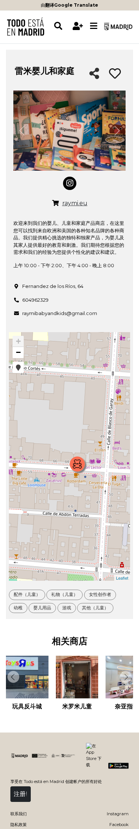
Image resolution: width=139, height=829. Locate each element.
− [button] (18, 352)
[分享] (94, 74)
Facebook (119, 824)
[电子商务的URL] (55, 203)
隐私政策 (18, 824)
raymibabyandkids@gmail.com (59, 313)
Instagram (118, 813)
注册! (20, 793)
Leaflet (122, 578)
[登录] (78, 26)
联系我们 (18, 813)
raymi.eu (74, 203)
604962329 (35, 300)
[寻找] (61, 26)
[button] (18, 367)
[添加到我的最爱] (115, 74)
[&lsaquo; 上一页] (12, 677)
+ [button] (18, 341)
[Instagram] (69, 183)
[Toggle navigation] (94, 26)
